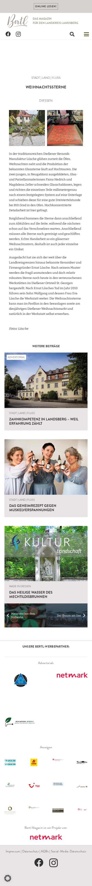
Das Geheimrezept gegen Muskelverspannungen (32, 507)
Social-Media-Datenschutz (68, 851)
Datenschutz (30, 851)
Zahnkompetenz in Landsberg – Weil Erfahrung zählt (43, 421)
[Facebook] (8, 34)
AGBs (45, 851)
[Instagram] (18, 34)
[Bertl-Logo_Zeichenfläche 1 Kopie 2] (18, 21)
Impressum (13, 851)
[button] (72, 34)
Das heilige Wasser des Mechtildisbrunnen (30, 594)
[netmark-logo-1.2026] (46, 837)
